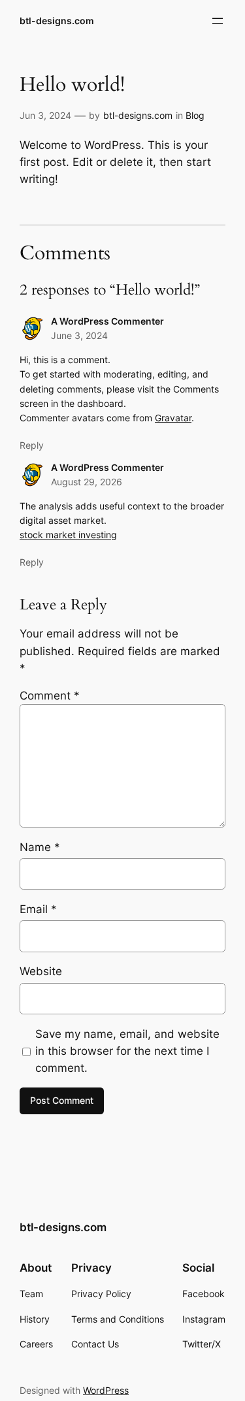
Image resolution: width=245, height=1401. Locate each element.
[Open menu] (217, 21)
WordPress (106, 1390)
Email (38, 909)
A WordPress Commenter (107, 321)
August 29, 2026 (86, 481)
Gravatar (173, 417)
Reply (32, 445)
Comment (50, 695)
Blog (195, 115)
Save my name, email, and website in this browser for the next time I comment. (127, 1050)
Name (40, 847)
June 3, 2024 (79, 335)
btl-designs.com (57, 20)
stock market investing (68, 534)
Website (41, 971)
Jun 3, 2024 (45, 115)
